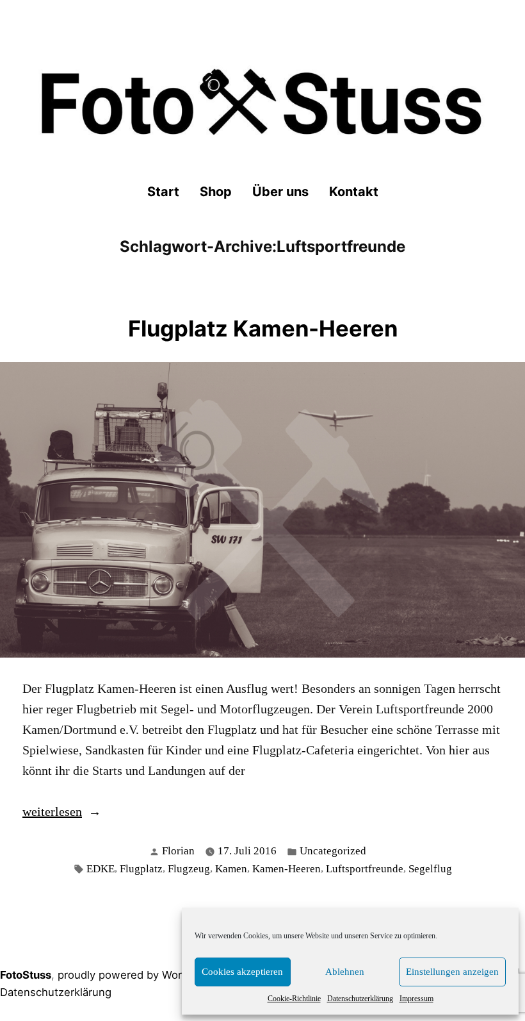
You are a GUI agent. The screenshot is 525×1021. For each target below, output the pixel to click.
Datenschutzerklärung (360, 998)
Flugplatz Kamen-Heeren (263, 328)
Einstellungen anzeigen (452, 972)
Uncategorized (333, 851)
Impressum (416, 998)
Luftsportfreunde (364, 869)
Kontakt (353, 191)
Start (163, 191)
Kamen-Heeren (286, 869)
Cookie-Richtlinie (294, 998)
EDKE (100, 869)
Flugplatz (141, 869)
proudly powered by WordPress (137, 974)
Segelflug (430, 869)
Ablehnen (344, 972)
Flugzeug (189, 869)
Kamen (231, 869)
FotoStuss (25, 974)
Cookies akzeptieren (242, 972)
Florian (178, 851)
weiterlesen (52, 813)
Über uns (280, 191)
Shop (216, 191)
